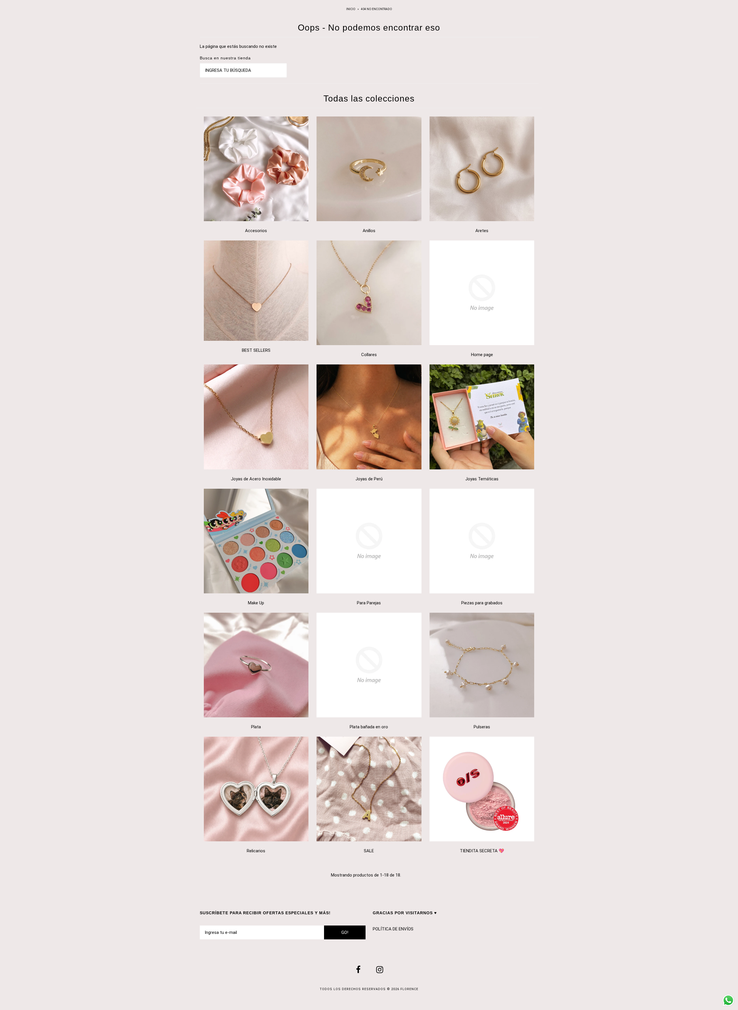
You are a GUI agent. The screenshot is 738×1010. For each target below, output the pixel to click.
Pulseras (482, 726)
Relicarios (256, 850)
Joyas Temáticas (481, 479)
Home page (482, 354)
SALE (369, 850)
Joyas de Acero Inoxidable (256, 479)
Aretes (481, 230)
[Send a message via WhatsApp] (728, 1000)
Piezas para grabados (481, 602)
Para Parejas (369, 602)
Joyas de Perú (369, 479)
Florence (409, 989)
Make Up (256, 602)
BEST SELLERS (256, 350)
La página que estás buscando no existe (238, 46)
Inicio (351, 9)
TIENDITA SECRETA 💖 (482, 850)
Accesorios (256, 230)
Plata (256, 726)
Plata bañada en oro (369, 726)
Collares (369, 354)
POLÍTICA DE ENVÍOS (393, 929)
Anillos (369, 230)
